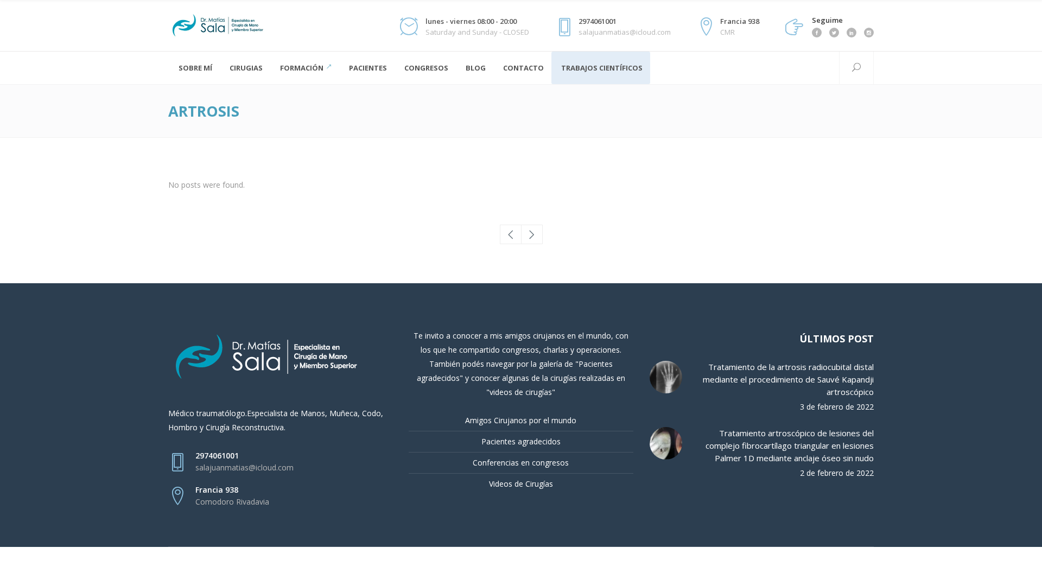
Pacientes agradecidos (521, 441)
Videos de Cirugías (521, 484)
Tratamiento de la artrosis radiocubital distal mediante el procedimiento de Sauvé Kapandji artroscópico (788, 379)
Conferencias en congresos (521, 462)
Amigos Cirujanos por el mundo (520, 420)
